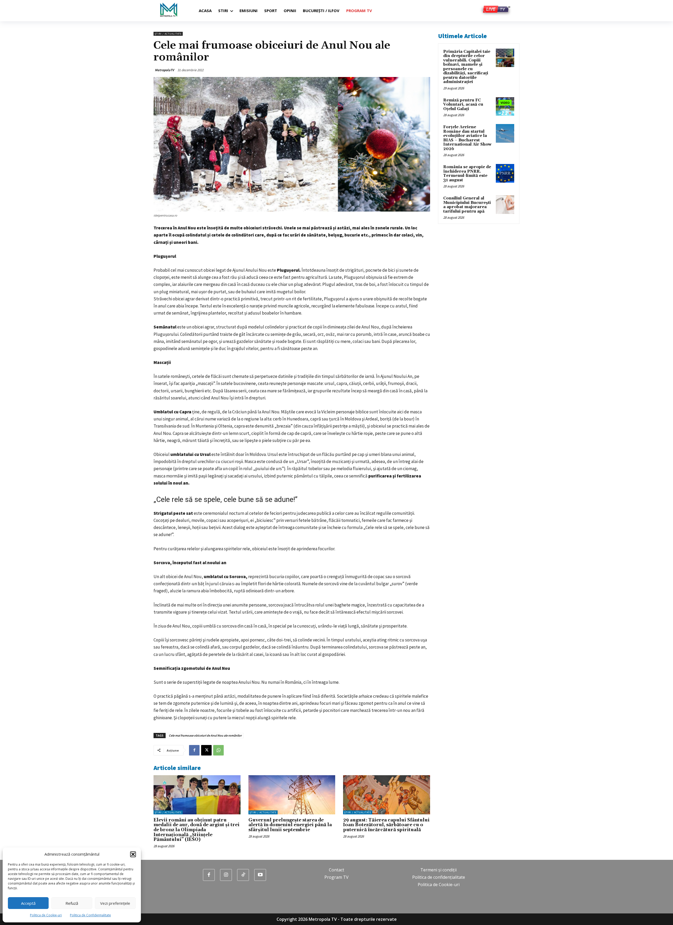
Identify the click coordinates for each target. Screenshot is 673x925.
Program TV (336, 877)
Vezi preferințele (115, 903)
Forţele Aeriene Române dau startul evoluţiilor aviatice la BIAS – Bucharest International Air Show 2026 (467, 138)
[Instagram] (226, 875)
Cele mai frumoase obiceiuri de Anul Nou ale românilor (205, 735)
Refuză (71, 903)
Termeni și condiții (438, 870)
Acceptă (28, 903)
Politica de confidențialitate (438, 877)
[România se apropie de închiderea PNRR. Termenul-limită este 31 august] (505, 173)
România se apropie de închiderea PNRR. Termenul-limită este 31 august (467, 174)
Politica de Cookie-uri (46, 915)
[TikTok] (243, 875)
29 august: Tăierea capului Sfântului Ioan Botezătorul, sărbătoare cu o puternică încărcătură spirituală (386, 825)
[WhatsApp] (218, 750)
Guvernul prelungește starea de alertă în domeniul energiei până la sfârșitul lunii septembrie (290, 825)
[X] (206, 750)
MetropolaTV (164, 70)
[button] (133, 854)
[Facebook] (194, 750)
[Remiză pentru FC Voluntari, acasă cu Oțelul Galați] (505, 106)
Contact (336, 870)
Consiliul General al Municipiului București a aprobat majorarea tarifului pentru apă (467, 205)
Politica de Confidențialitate (90, 915)
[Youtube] (260, 875)
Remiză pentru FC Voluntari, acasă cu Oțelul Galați (463, 104)
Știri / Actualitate (168, 33)
